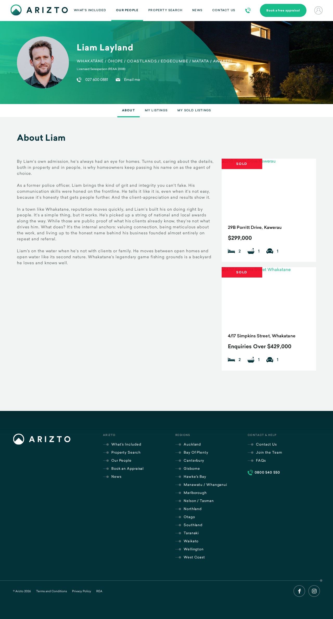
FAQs (261, 460)
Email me (132, 80)
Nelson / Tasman (199, 500)
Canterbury (194, 460)
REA (99, 591)
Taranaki (191, 533)
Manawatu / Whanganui (205, 484)
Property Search (165, 10)
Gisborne (192, 468)
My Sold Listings (194, 110)
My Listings (156, 110)
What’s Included (126, 444)
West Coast (194, 557)
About (128, 110)
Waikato (191, 541)
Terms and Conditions (51, 591)
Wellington (194, 549)
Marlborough (195, 492)
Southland (193, 525)
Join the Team (269, 452)
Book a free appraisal (283, 10)
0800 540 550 (267, 472)
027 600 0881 (96, 79)
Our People (127, 10)
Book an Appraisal (127, 468)
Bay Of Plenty (196, 452)
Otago (189, 516)
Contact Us (223, 10)
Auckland (192, 444)
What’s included (90, 10)
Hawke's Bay (195, 476)
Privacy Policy (81, 591)
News (197, 10)
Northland (193, 508)
